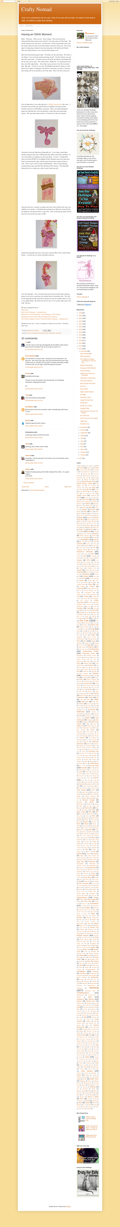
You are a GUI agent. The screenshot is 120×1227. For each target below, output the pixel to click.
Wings (91, 1095)
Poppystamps (82, 897)
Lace (80, 771)
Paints (46, 333)
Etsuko (27, 420)
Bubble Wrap (80, 537)
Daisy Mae (95, 610)
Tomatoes (96, 1051)
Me (87, 806)
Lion (78, 786)
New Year (96, 833)
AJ (77, 471)
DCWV (94, 616)
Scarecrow (80, 941)
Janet (27, 444)
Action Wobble (83, 470)
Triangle (97, 1057)
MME (80, 820)
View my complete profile (84, 42)
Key (95, 757)
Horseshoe (80, 732)
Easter (97, 643)
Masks (92, 802)
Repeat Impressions (93, 917)
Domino (90, 631)
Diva (93, 627)
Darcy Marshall (30, 356)
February (83, 452)
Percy (81, 879)
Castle (78, 556)
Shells (88, 955)
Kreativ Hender (83, 770)
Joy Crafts (79, 755)
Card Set (93, 549)
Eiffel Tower (82, 647)
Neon (78, 833)
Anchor (87, 487)
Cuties (95, 608)
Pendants (85, 875)
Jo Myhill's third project (54, 104)
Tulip (97, 1061)
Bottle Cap (96, 527)
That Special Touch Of (83, 1037)
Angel (93, 487)
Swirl (90, 1015)
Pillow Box (87, 881)
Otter (95, 847)
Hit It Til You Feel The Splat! (89, 418)
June (82, 441)
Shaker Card (86, 949)
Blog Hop (96, 519)
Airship (95, 470)
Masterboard (80, 804)
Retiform (94, 919)
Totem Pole (79, 1055)
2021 (80, 326)
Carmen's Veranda (85, 552)
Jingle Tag (83, 421)
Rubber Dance (82, 935)
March (82, 449)
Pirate (97, 885)
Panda (88, 853)
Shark (86, 951)
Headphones (88, 715)
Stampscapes (92, 995)
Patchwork (79, 871)
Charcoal (79, 566)
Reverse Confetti (90, 921)
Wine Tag (84, 1095)
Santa (97, 937)
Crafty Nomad (36, 9)
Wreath (79, 1104)
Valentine (79, 1073)
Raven (94, 915)
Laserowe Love (82, 775)
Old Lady (93, 843)
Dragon (93, 635)
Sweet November (88, 1013)
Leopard (79, 782)
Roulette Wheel (93, 933)
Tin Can (89, 1049)
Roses (78, 933)
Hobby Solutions (91, 726)
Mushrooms (82, 829)
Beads (78, 511)
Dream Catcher (91, 637)
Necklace (84, 831)
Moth (78, 826)
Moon (78, 824)
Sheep (82, 955)
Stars (90, 997)
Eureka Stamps (81, 659)
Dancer (86, 612)
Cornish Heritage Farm (90, 590)
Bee (91, 511)
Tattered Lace (92, 1023)
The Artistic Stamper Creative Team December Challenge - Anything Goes (44, 319)
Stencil (91, 999)
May (81, 444)
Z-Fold (78, 1106)
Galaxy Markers (87, 685)
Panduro (96, 853)
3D (77, 466)
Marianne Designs (88, 800)
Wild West (79, 1093)
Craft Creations (94, 598)
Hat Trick (83, 386)
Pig (80, 881)
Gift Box (96, 693)
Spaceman (79, 975)
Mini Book (91, 814)
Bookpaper (87, 525)
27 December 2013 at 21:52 (34, 367)
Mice (85, 814)
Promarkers (94, 903)
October (83, 430)
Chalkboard (85, 564)
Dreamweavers (81, 639)
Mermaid (84, 810)
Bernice (92, 513)
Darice (88, 614)
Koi (86, 763)
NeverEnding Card (86, 833)
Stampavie (79, 985)
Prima (78, 901)
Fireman (79, 669)
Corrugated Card (90, 592)
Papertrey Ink (82, 867)
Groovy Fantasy (85, 371)
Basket (84, 507)
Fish (78, 671)
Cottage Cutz (80, 594)
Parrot (85, 869)
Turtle (80, 1063)
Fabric (88, 661)
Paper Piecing (83, 859)
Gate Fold (94, 687)
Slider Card (95, 965)
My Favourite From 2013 (87, 383)
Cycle (78, 610)
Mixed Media (95, 818)
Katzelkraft (88, 757)
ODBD (94, 841)
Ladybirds (94, 771)
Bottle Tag (82, 529)
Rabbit (93, 913)
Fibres (86, 667)
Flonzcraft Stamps (82, 673)
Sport (95, 979)
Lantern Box (88, 773)
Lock (86, 788)
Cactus (89, 541)
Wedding (92, 1087)
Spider (82, 979)
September (84, 433)
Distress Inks (94, 625)
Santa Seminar (84, 939)
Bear (85, 511)
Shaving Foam (81, 953)
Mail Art (92, 794)
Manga (91, 798)
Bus (78, 539)
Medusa (94, 806)
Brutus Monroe (84, 535)
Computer (96, 588)
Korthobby (84, 768)
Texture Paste (81, 1035)
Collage (83, 586)
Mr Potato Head (87, 827)
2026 (80, 313)
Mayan (97, 804)
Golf (80, 705)
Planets (87, 889)
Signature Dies (94, 959)
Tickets (97, 1043)
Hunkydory (80, 739)
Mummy (96, 827)
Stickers (79, 1001)
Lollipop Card (93, 788)
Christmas (85, 574)
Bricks (95, 531)
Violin (90, 1077)
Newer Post (25, 487)
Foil (78, 677)
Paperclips (92, 863)
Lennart (94, 780)
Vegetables (94, 1073)
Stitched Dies (90, 1001)
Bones (84, 523)
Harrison (96, 714)
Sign (86, 959)
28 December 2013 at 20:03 (34, 414)
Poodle (86, 895)
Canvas (87, 547)
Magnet (78, 794)
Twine (97, 1063)
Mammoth (79, 798)
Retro (78, 921)
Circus (95, 576)
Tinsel (95, 1049)
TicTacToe (90, 1045)
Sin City (82, 963)
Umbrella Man (95, 1067)
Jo (26, 342)
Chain (95, 562)
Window (93, 1093)
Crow (88, 606)
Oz (84, 851)
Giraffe (90, 697)
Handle (78, 714)
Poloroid (79, 895)
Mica (81, 814)
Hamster (94, 712)
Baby (94, 499)
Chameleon (94, 564)
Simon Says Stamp (93, 961)
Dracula (85, 635)
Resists (87, 919)
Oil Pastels (86, 843)
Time (95, 1047)
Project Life (84, 903)
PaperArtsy (24, 310)
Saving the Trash (85, 397)
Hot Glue (87, 734)
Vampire (86, 1073)
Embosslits (80, 655)
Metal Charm (81, 812)
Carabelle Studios (82, 549)
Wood (87, 1101)
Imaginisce (85, 741)
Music (90, 829)
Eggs (88, 645)
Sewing (78, 949)
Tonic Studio (92, 1053)
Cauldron (84, 558)
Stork (95, 1003)
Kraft (97, 768)
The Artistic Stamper (84, 1039)
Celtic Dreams (87, 562)
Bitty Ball (90, 517)
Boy (82, 531)
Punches (96, 907)
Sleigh (87, 965)
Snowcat (79, 969)
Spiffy (88, 979)
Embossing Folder (91, 651)
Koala (80, 763)
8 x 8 (93, 466)
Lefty (83, 780)
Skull (81, 965)
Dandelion (93, 612)
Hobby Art (80, 726)
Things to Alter (81, 1043)
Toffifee (89, 1051)
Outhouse (79, 849)
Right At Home (83, 925)
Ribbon (96, 923)
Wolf (88, 1099)
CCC (88, 560)
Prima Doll (87, 901)
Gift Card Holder (84, 695)
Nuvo (87, 839)
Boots (78, 527)
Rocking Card (92, 929)
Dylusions (79, 643)
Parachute (79, 869)
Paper (82, 855)
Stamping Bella (90, 990)
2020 (80, 329)
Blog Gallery (29, 25)
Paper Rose (93, 859)
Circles (86, 576)
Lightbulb (81, 784)
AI (90, 470)
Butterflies (85, 540)
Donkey (97, 631)
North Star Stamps (85, 835)
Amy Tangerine (92, 485)
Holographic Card (87, 728)
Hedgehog (90, 720)
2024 (80, 318)
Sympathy (96, 1015)
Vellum (79, 1075)
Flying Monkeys (85, 675)
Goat (97, 703)
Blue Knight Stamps (90, 521)
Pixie (80, 887)
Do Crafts (85, 629)
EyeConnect (80, 661)
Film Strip (93, 667)
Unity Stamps (87, 1071)
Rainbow (79, 915)
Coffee (90, 584)
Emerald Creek (91, 655)
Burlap (95, 537)
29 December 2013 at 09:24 (34, 449)
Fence (80, 667)
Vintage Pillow (84, 408)
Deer (87, 618)
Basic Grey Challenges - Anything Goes (33, 312)
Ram (87, 915)
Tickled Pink (82, 1045)
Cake (95, 541)
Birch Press (81, 515)
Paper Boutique (92, 855)
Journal (83, 751)
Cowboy (86, 596)
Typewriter (90, 1065)
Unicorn (82, 1069)
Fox (90, 677)
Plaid (97, 887)
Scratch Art (80, 945)
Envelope (79, 657)
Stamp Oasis (93, 983)
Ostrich (85, 847)
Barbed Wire (89, 505)
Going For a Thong (86, 405)
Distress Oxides (84, 627)
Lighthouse (90, 784)
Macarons (94, 792)
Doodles (94, 633)
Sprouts (79, 981)
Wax (89, 1085)
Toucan (86, 1055)
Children (87, 570)
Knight (92, 761)
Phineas (87, 879)
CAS (92, 554)
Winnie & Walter (93, 1097)
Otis (91, 847)
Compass (89, 588)
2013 (80, 348)
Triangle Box (82, 1059)
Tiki (81, 1047)
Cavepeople (92, 558)
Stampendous (91, 985)
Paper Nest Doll (94, 857)
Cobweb (93, 582)
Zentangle (90, 1106)
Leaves (96, 778)
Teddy (78, 1033)
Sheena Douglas (94, 953)
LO (98, 786)
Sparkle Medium (82, 977)
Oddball (79, 843)
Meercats (79, 808)
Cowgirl (94, 596)
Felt (98, 665)
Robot (97, 925)
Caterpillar (93, 556)
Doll (84, 631)
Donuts (87, 633)
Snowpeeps (93, 973)
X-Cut (84, 1104)
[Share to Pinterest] (50, 330)
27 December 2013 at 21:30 (34, 349)
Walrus (90, 1081)
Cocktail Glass (81, 584)
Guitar (83, 709)
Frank (81, 679)
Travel (80, 1057)
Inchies (89, 743)
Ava (92, 497)
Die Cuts (28, 333)
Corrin (78, 592)
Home (21, 25)
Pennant (79, 877)
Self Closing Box (83, 947)
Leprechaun (87, 782)
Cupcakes (80, 608)
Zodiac (97, 1106)
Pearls (93, 873)
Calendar (79, 543)
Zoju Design (81, 1108)
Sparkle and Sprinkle (90, 975)
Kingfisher (79, 761)
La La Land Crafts (94, 770)
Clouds (90, 580)
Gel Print (81, 691)
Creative (88, 604)
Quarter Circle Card (82, 911)
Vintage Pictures (81, 1077)
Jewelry (90, 749)
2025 (80, 315)
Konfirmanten (94, 763)
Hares (89, 714)
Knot (97, 761)
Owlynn (78, 851)
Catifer (78, 558)
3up (82, 466)
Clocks (81, 580)
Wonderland (80, 1101)
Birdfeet (89, 515)
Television (94, 1033)
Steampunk (80, 999)
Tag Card (79, 1019)
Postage (96, 897)
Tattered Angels (81, 1023)
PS (89, 905)
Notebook (85, 837)
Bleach (89, 519)
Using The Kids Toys (86, 400)
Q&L (94, 909)
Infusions (96, 743)
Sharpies (93, 951)
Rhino (89, 923)
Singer (89, 963)
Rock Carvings (83, 927)
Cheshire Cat (91, 568)
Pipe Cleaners (89, 885)
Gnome (81, 703)
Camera (79, 545)
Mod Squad (94, 820)
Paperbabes (80, 863)
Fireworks (93, 669)
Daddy (88, 610)
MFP (90, 812)
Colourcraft (80, 588)
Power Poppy (91, 899)
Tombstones (82, 1053)
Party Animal (93, 869)
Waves (83, 1085)
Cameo (95, 543)
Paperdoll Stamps (81, 865)
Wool (59, 333)
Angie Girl (88, 489)
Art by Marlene (83, 491)
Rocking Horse (80, 931)
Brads (88, 531)
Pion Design (80, 885)
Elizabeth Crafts (84, 649)
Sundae (85, 1009)
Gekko (97, 689)
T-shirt (80, 1017)
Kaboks (87, 755)
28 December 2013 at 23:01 (34, 426)
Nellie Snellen (92, 831)
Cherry (81, 568)
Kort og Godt (93, 765)
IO (96, 745)
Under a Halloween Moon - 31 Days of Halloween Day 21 (92, 1127)
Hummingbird (92, 737)
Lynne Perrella (85, 792)
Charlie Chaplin (87, 566)
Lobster (81, 788)
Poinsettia (92, 893)
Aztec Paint (85, 499)
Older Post (67, 487)
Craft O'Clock (84, 600)
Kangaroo (79, 757)
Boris (83, 527)
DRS (78, 641)
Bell (86, 513)
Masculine (79, 802)
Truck (91, 1061)
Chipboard (80, 572)
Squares (86, 981)
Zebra (83, 1106)
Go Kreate (90, 703)
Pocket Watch (81, 893)
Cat (84, 556)
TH (96, 1035)
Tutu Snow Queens (86, 381)
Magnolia (85, 794)
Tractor (92, 1055)
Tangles (88, 1021)
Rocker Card (94, 927)
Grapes (78, 707)
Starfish (79, 997)
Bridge (78, 533)
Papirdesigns (92, 867)
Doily (78, 631)
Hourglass (85, 735)
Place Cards (90, 887)
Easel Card (88, 643)
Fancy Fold (88, 663)
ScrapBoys (93, 943)
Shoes (84, 957)
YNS (89, 1104)
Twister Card (83, 1065)
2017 (80, 338)
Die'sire (95, 623)
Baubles (84, 509)
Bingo (97, 513)
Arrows (97, 489)
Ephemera (87, 657)
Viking (87, 1075)
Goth (95, 705)
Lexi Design (95, 782)
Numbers (93, 837)
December (83, 351)
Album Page (89, 471)
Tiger (97, 1045)
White (89, 1091)
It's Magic (83, 394)
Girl (97, 697)
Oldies (78, 845)
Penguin (93, 875)
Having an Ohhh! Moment (88, 368)
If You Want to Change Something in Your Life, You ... (88, 360)
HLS (94, 724)
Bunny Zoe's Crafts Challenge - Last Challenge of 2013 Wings (41, 314)
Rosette (85, 933)
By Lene (82, 541)
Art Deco (92, 491)
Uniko (97, 1069)
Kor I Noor (83, 765)
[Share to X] (47, 330)
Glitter (96, 699)
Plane (80, 889)
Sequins (93, 947)
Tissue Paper (80, 1051)
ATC (78, 498)
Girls (81, 699)
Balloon (87, 503)
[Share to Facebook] (48, 330)
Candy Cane (95, 545)
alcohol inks (86, 474)
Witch (81, 1099)
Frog (80, 683)
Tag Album (94, 1017)
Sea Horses (88, 945)
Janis (78, 749)
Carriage (79, 554)
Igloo (78, 741)
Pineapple (96, 881)
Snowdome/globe (90, 969)
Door (78, 635)
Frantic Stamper (91, 679)
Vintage (94, 1075)
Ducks (93, 641)
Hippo (88, 724)
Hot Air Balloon (90, 732)
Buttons (96, 539)
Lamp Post (80, 773)
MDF (81, 806)
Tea (78, 1029)
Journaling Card (93, 751)
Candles (86, 545)
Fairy (78, 663)
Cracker (79, 598)
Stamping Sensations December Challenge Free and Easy (39, 317)
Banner (81, 505)
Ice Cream (94, 739)
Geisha (89, 689)
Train (97, 1055)
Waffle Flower (94, 1079)
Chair (78, 564)
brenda (27, 373)
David (95, 614)
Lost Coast (81, 790)
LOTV (93, 790)
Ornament (79, 847)
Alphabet (93, 477)
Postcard (82, 899)
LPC (78, 792)
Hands (83, 714)
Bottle (88, 527)
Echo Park (82, 645)
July (81, 438)
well (78, 1089)
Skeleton (96, 963)
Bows (91, 529)
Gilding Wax (94, 695)
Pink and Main (83, 883)
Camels (88, 543)
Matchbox (89, 804)
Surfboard (79, 1011)
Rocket (82, 929)
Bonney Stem (93, 523)
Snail (80, 967)
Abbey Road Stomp (86, 365)
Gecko (83, 689)
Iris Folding (93, 747)
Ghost (84, 693)
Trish (27, 395)
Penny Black (87, 877)
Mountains (94, 826)
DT (85, 641)
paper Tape (80, 861)
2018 (80, 335)
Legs (88, 780)
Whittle (95, 1091)
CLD (83, 578)
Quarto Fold (93, 911)
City (78, 578)
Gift (89, 693)
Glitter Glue (84, 701)
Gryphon (90, 707)
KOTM (92, 768)
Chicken (79, 570)
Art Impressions (87, 493)
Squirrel (94, 981)
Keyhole (79, 759)
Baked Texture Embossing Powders (87, 501)
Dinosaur (84, 625)
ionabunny (90, 33)
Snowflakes (81, 971)
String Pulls (88, 1005)
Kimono (94, 759)
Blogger (68, 1206)
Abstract (89, 468)
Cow (78, 596)
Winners (82, 1097)
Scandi (94, 939)
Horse (92, 730)
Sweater (79, 1013)
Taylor (87, 1025)
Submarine (85, 1007)
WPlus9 (95, 1102)
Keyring (86, 759)
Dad (83, 610)
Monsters (94, 822)
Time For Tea (80, 1049)
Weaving (85, 1087)
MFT (97, 812)
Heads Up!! (83, 403)
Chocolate (89, 572)
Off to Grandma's (85, 356)
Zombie (88, 1108)
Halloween (81, 712)
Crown (95, 606)
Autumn (87, 497)
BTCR (93, 535)
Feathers (90, 665)
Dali (81, 612)
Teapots (81, 1031)
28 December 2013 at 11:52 (34, 389)
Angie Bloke (80, 489)
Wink (97, 1095)
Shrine (90, 957)
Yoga (95, 1104)
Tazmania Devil (92, 1027)
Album (82, 471)
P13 (89, 851)
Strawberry (79, 1005)
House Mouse (95, 735)
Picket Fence (95, 879)
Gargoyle (85, 687)
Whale (93, 1089)
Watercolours (87, 1083)
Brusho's (96, 533)
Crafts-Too (90, 602)
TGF (90, 1035)
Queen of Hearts (82, 913)
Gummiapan (91, 709)
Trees (87, 1057)
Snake (87, 967)
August (82, 435)
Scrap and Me (81, 943)
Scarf (87, 941)
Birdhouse (96, 515)
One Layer (86, 845)
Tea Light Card (94, 1029)
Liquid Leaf (86, 786)
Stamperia (79, 988)
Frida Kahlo (95, 681)
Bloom (80, 521)
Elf (98, 647)
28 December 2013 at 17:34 (34, 400)
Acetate (96, 468)
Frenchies (86, 681)
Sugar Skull (93, 1007)
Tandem (89, 1019)
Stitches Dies (80, 1003)
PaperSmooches (94, 865)
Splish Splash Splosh (87, 392)
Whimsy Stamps (81, 1091)
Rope (95, 931)
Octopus (87, 841)
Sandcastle (90, 937)
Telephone (85, 1033)
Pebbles (79, 875)
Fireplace (86, 669)
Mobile (86, 820)
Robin (91, 925)
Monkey (85, 822)
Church (97, 574)
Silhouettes (81, 961)
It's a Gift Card (84, 415)
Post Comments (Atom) (37, 490)
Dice (93, 618)
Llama (92, 786)
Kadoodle (93, 755)
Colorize (92, 586)
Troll (87, 1061)
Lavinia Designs (93, 775)
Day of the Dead (82, 616)
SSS (78, 983)
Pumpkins (87, 907)
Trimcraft (90, 1059)
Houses (82, 737)
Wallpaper (82, 1081)
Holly (78, 728)
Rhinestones (80, 923)
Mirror (93, 816)
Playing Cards (81, 891)
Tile (90, 1047)
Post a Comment (29, 482)
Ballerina (79, 503)
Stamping (94, 987)
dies (78, 625)
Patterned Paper (89, 871)
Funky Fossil (88, 683)
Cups (88, 608)
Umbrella (85, 1067)
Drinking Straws (92, 639)
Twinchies (89, 1063)
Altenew (79, 479)
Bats (90, 507)
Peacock (85, 873)
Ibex (87, 739)
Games (78, 687)
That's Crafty (95, 1037)
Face (95, 661)
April (82, 446)
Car (94, 547)
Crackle (85, 598)
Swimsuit (84, 1015)
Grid (84, 707)
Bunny (88, 537)
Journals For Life (84, 753)
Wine (78, 1095)
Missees (79, 818)
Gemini (90, 691)
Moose (86, 824)
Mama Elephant (90, 796)
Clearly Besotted (94, 578)
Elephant (91, 647)
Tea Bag (85, 1029)
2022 (80, 324)
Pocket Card (92, 891)
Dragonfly (34, 333)
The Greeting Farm (90, 1041)
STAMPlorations (83, 993)
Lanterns (96, 773)
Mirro (87, 816)
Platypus (94, 889)
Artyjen (27, 469)
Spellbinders (95, 977)
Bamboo (96, 503)
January (83, 455)
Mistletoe (86, 818)
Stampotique (80, 995)
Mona (78, 822)
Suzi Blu (87, 1011)
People (97, 877)
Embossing (41, 333)
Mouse (78, 827)
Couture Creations (91, 594)
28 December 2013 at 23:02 (34, 437)
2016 (80, 340)
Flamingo (94, 671)
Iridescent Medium (82, 747)
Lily (96, 784)
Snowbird (94, 967)
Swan (94, 1011)
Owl (86, 849)
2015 (80, 343)
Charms (96, 566)
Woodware (96, 1101)
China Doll (94, 570)
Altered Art (87, 479)
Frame (97, 677)
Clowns (86, 582)
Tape (95, 1021)
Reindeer (79, 917)
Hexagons (85, 722)
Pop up (94, 895)
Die (98, 618)
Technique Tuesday (91, 1031)
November (83, 427)
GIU (88, 699)
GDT (78, 689)
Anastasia (79, 487)
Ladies (87, 771)
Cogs (97, 584)
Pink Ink (94, 883)
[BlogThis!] (45, 330)
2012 (80, 458)
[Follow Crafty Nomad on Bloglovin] (84, 305)
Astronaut (93, 495)
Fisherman (86, 671)
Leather (88, 778)
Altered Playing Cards (89, 481)
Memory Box (89, 808)
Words (87, 1102)
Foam (95, 675)
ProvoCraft (84, 905)
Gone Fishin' (84, 389)
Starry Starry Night (86, 353)
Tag (57, 333)
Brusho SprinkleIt (86, 533)
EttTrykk (94, 657)
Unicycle (90, 1069)
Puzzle (88, 909)
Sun (78, 1009)
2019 (80, 332)
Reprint (81, 919)
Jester (83, 749)
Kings (85, 761)
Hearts (87, 718)
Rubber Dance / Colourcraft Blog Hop (91, 1118)
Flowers (96, 673)
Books (95, 525)
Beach (93, 509)
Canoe (80, 547)
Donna (80, 633)
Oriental (94, 845)
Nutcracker (80, 839)
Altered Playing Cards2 (84, 483)
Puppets (81, 909)
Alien (86, 477)
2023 (80, 321)
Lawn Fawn (80, 778)
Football (84, 677)
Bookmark (79, 525)
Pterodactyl (96, 905)
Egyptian (96, 645)
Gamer (95, 685)
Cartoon (86, 554)
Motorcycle (85, 826)
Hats (80, 715)
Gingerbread (81, 697)
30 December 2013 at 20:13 (34, 478)
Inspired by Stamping (85, 745)
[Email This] (43, 330)
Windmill (87, 1093)
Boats (78, 523)
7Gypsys (87, 466)
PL (84, 887)
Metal (93, 810)
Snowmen (83, 973)
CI (79, 576)
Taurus (78, 1025)
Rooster (89, 931)
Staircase (84, 983)
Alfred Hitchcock (87, 475)
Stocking (89, 1003)
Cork (80, 590)
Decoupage (80, 618)
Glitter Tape (95, 701)
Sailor (83, 937)
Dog (92, 629)
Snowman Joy (84, 424)
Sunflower (93, 1009)
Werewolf (85, 1089)
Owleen (94, 849)
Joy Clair (93, 753)
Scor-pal (94, 941)
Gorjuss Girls (87, 705)
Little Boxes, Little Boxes (87, 378)
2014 (80, 346)
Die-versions (87, 623)
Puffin (80, 907)
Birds (81, 517)
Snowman (95, 971)
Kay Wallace (29, 407)
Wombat (94, 1099)
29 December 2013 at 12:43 (34, 463)
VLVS (84, 1079)
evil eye (93, 659)
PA (94, 851)
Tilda (85, 1047)
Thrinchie (90, 1043)
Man (85, 798)
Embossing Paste (88, 653)
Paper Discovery (81, 857)
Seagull (97, 945)
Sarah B (28, 455)
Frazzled (79, 681)
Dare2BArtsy (80, 614)
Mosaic (94, 824)
